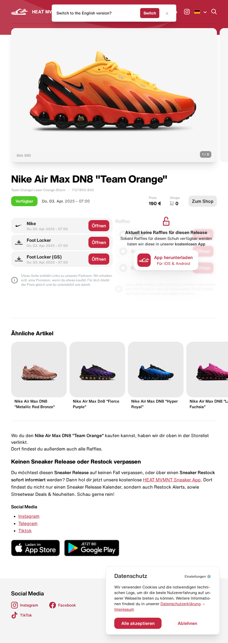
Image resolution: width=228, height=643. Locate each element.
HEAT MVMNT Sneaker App (172, 479)
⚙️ (198, 576)
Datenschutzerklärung (180, 604)
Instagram (28, 516)
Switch (149, 13)
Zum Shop (203, 201)
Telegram (28, 523)
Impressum (124, 609)
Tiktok (25, 530)
